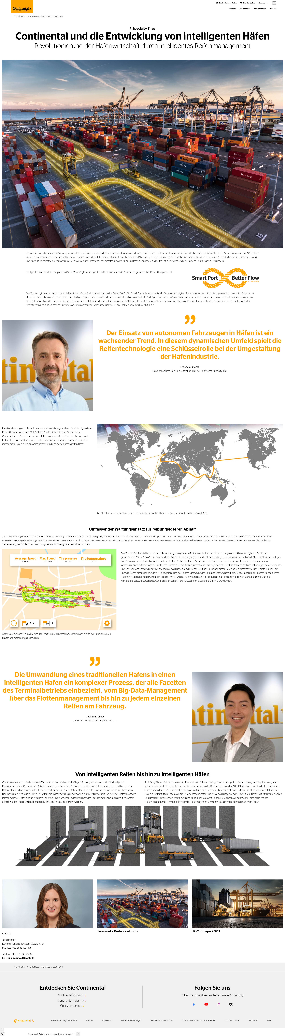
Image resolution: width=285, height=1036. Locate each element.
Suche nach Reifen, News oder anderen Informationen (51, 1034)
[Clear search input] (78, 1034)
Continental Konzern (70, 995)
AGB (269, 1021)
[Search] (2, 1034)
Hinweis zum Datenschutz (162, 1021)
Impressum (107, 1021)
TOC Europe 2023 (206, 931)
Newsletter (253, 1021)
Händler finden (249, 3)
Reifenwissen (245, 9)
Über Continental (70, 1005)
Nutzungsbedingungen (131, 1021)
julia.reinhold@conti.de (21, 958)
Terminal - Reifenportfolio (117, 931)
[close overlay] (2, 1030)
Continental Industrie (71, 1000)
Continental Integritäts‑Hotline (64, 1021)
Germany (262, 3)
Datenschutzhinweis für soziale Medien (198, 1021)
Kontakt (89, 1021)
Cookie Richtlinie (232, 1021)
